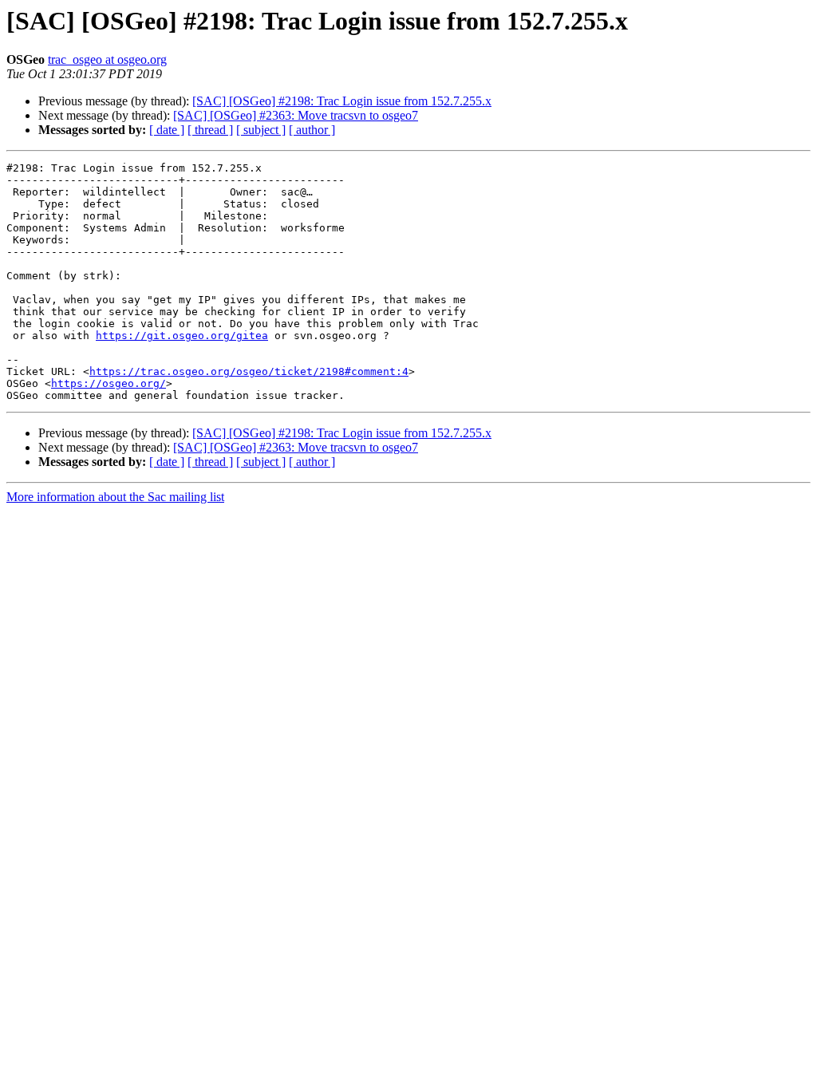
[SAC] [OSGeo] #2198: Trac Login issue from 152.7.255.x (341, 101)
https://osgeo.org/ (108, 383)
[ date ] (166, 129)
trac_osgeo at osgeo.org (107, 59)
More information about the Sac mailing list (115, 497)
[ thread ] (210, 129)
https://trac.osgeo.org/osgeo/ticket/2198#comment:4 (248, 371)
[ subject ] (261, 129)
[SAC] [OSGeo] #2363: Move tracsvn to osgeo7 (295, 115)
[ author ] (312, 129)
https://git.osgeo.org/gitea (182, 336)
